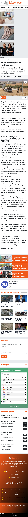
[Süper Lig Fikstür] (26, 411)
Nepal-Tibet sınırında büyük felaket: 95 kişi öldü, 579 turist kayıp (6, 318)
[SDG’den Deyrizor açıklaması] (14, 87)
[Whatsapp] (18, 483)
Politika (9, 7)
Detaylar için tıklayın (14, 406)
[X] (10, 483)
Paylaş (4, 97)
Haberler (3, 60)
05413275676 (14, 474)
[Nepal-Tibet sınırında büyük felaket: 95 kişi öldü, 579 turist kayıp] (7, 312)
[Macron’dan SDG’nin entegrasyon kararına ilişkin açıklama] (21, 298)
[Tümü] (26, 364)
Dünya (15, 7)
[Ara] (25, 3)
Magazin (12, 506)
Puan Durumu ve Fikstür (19, 493)
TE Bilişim (17, 511)
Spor (16, 506)
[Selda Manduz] (4, 284)
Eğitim (20, 505)
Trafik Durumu (7, 492)
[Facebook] (7, 483)
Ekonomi (20, 7)
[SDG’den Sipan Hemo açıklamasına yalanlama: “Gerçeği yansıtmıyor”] (21, 326)
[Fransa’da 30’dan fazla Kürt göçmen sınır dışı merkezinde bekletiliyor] (21, 312)
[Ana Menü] (1, 2)
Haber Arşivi (7, 500)
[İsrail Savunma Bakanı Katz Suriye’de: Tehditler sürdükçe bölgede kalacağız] (7, 326)
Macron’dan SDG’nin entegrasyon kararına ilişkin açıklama (20, 304)
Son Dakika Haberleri (21, 497)
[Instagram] (13, 483)
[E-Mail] (10, 286)
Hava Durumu (20, 489)
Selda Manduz (13, 283)
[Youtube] (15, 483)
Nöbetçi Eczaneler (8, 489)
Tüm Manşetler (7, 497)
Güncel (3, 7)
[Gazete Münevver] (13, 3)
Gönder (4, 356)
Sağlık (24, 505)
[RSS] (20, 483)
